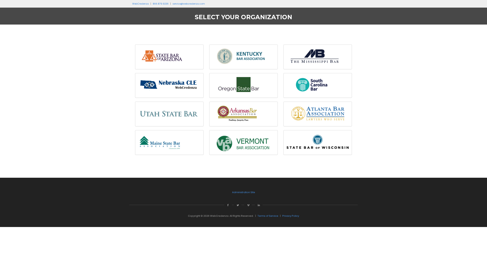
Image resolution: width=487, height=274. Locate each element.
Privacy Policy (290, 216)
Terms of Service (268, 216)
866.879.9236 (161, 3)
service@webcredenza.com (189, 3)
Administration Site (243, 192)
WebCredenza (140, 3)
